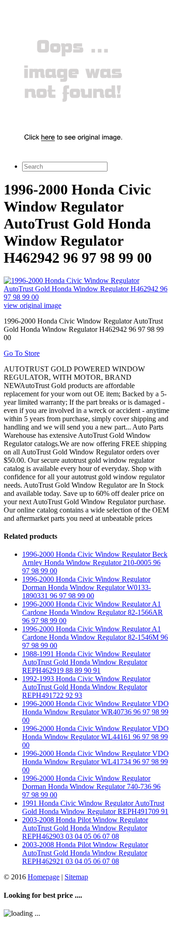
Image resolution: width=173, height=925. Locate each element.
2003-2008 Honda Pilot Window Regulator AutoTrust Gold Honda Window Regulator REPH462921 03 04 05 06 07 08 (85, 853)
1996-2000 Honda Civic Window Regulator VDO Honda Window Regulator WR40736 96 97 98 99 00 (95, 712)
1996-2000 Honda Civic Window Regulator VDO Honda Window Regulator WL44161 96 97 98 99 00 (95, 737)
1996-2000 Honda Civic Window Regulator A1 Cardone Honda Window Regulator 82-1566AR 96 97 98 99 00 (92, 612)
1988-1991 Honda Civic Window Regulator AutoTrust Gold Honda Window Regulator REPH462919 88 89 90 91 (86, 662)
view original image (32, 305)
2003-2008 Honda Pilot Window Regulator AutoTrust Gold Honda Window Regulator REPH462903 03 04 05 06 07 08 (85, 828)
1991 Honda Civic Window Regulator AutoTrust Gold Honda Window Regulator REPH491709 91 (95, 807)
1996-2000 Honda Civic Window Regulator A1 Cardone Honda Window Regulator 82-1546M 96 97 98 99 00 (95, 637)
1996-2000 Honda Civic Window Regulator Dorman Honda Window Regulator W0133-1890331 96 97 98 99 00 (86, 587)
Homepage (44, 877)
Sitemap (76, 877)
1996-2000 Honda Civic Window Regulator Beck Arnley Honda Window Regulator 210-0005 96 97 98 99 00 (94, 562)
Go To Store (22, 353)
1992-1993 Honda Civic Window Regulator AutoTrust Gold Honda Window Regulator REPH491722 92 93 (86, 687)
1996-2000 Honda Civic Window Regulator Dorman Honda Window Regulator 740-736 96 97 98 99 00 (91, 786)
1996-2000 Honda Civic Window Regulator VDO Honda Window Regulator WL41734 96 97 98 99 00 (95, 761)
